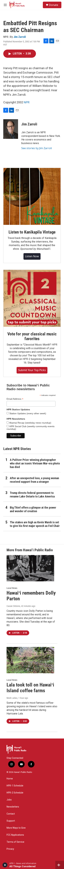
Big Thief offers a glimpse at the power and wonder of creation (33, 509)
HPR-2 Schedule (15, 792)
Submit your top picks (32, 370)
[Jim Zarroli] (10, 129)
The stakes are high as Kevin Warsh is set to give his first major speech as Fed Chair (35, 524)
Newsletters (13, 807)
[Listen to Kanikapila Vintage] (32, 196)
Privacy (10, 849)
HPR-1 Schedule (15, 785)
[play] (5, 865)
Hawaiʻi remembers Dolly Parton (31, 595)
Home (10, 778)
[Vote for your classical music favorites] (32, 298)
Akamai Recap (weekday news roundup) (30, 422)
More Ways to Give (16, 828)
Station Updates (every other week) (27, 413)
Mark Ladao (12, 698)
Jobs (9, 800)
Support (11, 821)
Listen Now (32, 256)
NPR (27, 102)
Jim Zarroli (20, 36)
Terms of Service (15, 842)
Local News (12, 588)
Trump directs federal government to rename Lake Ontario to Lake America (32, 494)
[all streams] (59, 865)
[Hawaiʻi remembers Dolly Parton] (30, 568)
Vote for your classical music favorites (31, 336)
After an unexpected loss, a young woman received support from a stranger (34, 479)
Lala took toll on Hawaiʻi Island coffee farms (30, 687)
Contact (11, 814)
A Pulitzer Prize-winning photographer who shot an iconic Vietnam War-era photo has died (35, 463)
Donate (53, 4)
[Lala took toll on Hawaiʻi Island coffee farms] (30, 660)
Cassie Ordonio (13, 606)
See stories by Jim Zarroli (36, 148)
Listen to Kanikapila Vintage (32, 232)
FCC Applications (15, 835)
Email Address (15, 398)
